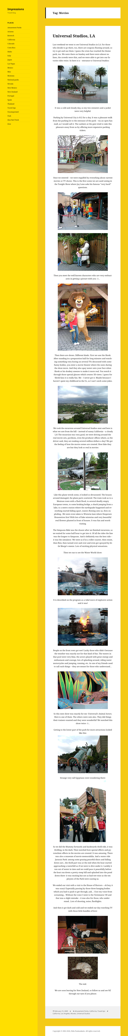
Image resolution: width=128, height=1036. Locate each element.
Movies (73, 1013)
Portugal (11, 96)
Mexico (10, 68)
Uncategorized (13, 112)
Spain (10, 100)
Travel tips (12, 108)
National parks (13, 80)
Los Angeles (65, 1013)
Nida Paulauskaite (78, 1031)
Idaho (10, 52)
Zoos (9, 124)
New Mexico (12, 88)
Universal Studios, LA (74, 35)
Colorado (11, 44)
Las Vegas (11, 64)
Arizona (11, 32)
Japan (10, 60)
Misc (9, 72)
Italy (9, 56)
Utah (9, 116)
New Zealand (13, 92)
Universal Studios (83, 1013)
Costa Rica (11, 48)
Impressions (16, 9)
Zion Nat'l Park (13, 120)
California (11, 40)
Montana (11, 76)
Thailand (11, 104)
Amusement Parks (14, 27)
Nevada (10, 84)
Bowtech (11, 36)
